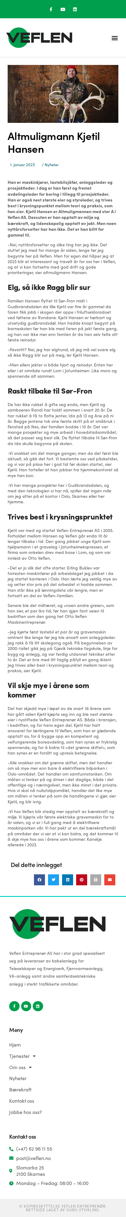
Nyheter (52, 164)
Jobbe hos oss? (25, 1112)
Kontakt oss (21, 1100)
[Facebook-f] (51, 9)
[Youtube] (63, 9)
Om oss (17, 1067)
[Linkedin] (75, 9)
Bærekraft (20, 1089)
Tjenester (19, 1056)
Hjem (15, 1044)
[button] (115, 38)
